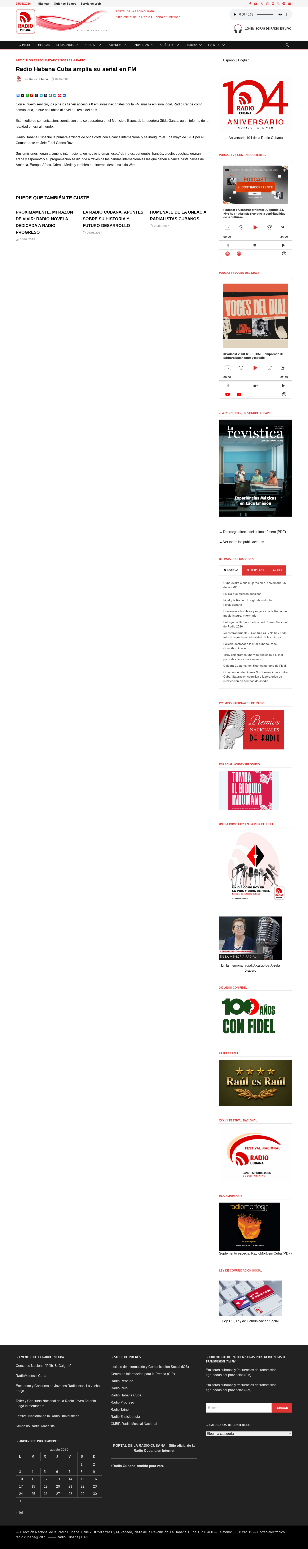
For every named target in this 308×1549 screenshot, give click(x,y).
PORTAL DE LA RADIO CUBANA (135, 11)
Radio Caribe (183, 104)
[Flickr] (273, 3)
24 (21, 1494)
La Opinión (114, 45)
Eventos (214, 45)
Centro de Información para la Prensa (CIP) (143, 1374)
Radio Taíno (120, 1409)
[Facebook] (250, 3)
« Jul (19, 1512)
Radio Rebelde (122, 1381)
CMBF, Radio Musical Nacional (134, 1424)
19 (46, 1486)
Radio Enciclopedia (125, 1416)
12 (46, 1479)
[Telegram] (284, 3)
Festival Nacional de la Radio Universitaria (47, 1416)
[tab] (230, 570)
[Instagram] (268, 3)
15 (82, 1479)
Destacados (65, 45)
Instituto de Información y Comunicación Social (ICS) (150, 1367)
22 (82, 1486)
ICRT (84, 1537)
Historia (191, 45)
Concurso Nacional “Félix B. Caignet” (43, 1366)
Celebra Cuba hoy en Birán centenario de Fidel (254, 665)
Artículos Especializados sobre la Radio (50, 60)
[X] (262, 3)
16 (95, 1479)
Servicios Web (91, 3)
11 (33, 1479)
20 (58, 1486)
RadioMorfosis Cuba (31, 1376)
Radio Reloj (119, 1388)
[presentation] (230, 570)
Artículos (167, 45)
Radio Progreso (122, 1402)
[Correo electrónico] (289, 3)
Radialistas (141, 45)
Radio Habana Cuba (31, 137)
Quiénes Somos (65, 3)
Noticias (90, 45)
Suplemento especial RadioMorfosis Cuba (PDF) (255, 1253)
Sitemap (44, 3)
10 (21, 1479)
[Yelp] (278, 3)
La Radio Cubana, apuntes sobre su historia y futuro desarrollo (113, 219)
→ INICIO (24, 45)
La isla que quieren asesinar (242, 593)
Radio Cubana (38, 79)
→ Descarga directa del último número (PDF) (252, 532)
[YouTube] (256, 3)
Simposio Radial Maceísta (35, 1426)
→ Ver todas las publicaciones (241, 542)
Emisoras (43, 45)
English (243, 60)
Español (229, 60)
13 (58, 1479)
